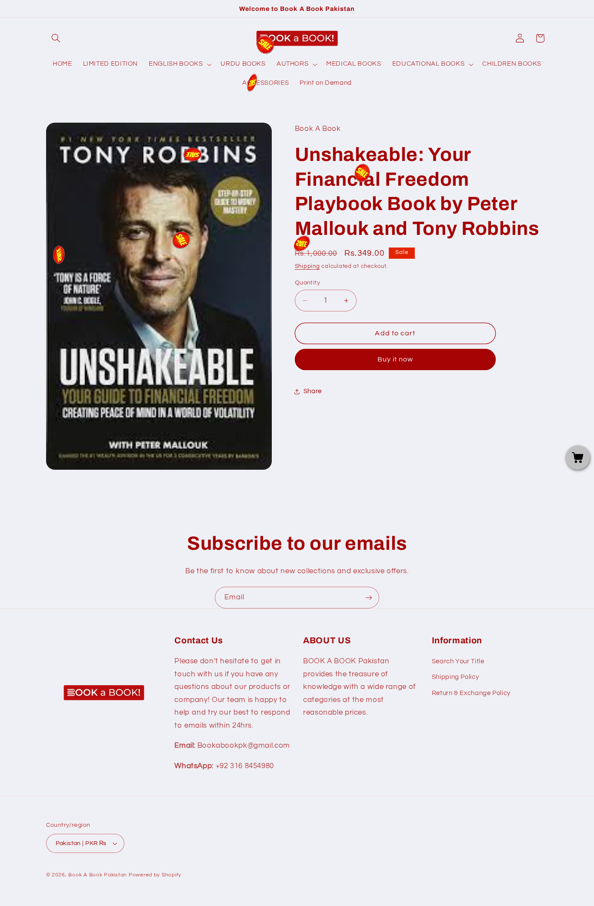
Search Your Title (458, 661)
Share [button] (313, 391)
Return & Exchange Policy (471, 693)
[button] (56, 38)
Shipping (307, 267)
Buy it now (395, 359)
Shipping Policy (455, 677)
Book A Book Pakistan (97, 875)
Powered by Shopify (155, 875)
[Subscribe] (369, 597)
